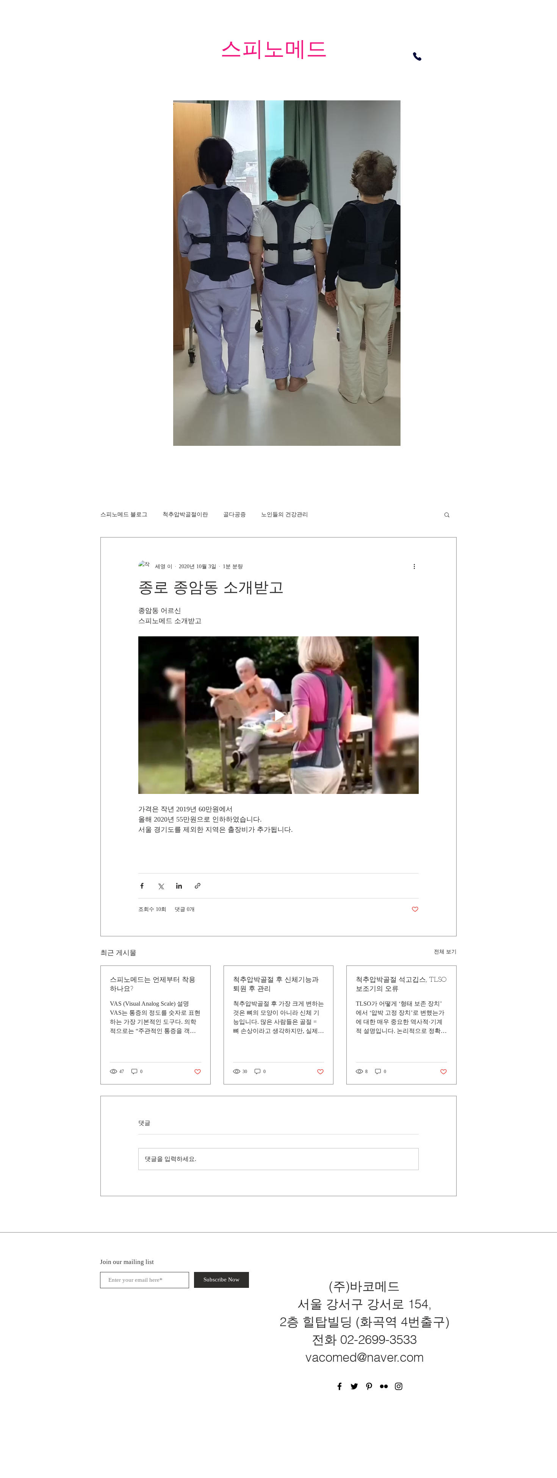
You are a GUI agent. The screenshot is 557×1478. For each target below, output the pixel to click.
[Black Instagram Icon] (399, 1386)
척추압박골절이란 (185, 514)
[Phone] (417, 56)
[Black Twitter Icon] (354, 1386)
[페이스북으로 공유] (142, 885)
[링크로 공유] (197, 885)
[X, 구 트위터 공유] (160, 885)
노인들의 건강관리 (284, 514)
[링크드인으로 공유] (179, 885)
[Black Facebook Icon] (339, 1386)
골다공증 (234, 514)
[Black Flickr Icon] (384, 1386)
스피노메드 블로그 (123, 514)
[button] (447, 514)
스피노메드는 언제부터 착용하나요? (153, 985)
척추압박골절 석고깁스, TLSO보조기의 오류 (401, 985)
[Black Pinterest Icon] (369, 1386)
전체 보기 (445, 952)
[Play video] (278, 715)
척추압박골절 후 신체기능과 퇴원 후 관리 (276, 985)
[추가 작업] (414, 566)
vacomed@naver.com (364, 1357)
